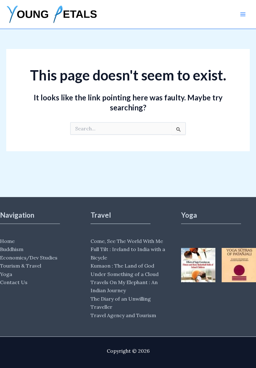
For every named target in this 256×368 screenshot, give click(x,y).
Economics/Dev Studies (28, 257)
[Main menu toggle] (243, 14)
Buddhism (11, 249)
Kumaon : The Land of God (122, 266)
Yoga (6, 274)
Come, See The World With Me (127, 241)
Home (7, 241)
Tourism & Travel (20, 266)
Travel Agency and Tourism (123, 315)
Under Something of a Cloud (125, 274)
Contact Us (13, 282)
